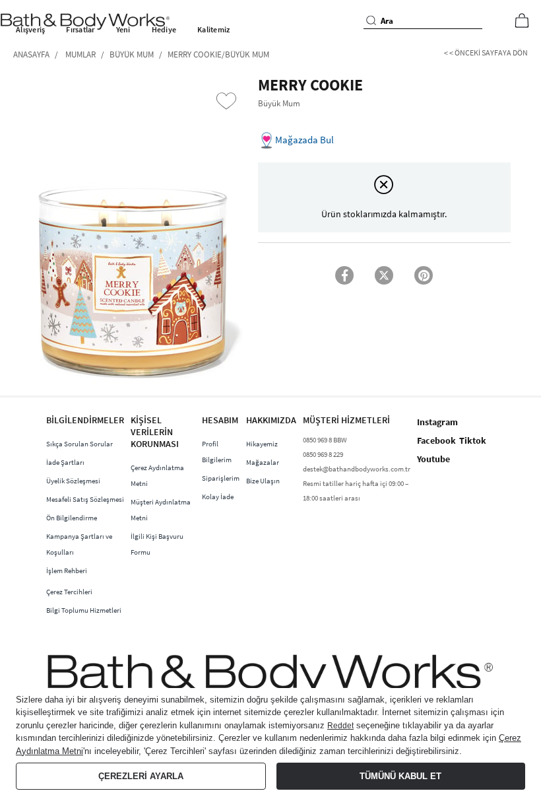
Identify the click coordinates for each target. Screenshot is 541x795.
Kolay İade (218, 496)
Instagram (437, 422)
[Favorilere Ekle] (226, 101)
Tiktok (472, 440)
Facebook (436, 440)
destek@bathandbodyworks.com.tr (356, 468)
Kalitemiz (213, 29)
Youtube (433, 459)
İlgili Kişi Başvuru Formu (157, 544)
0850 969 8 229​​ (323, 454)
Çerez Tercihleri (69, 591)
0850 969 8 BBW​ (325, 439)
